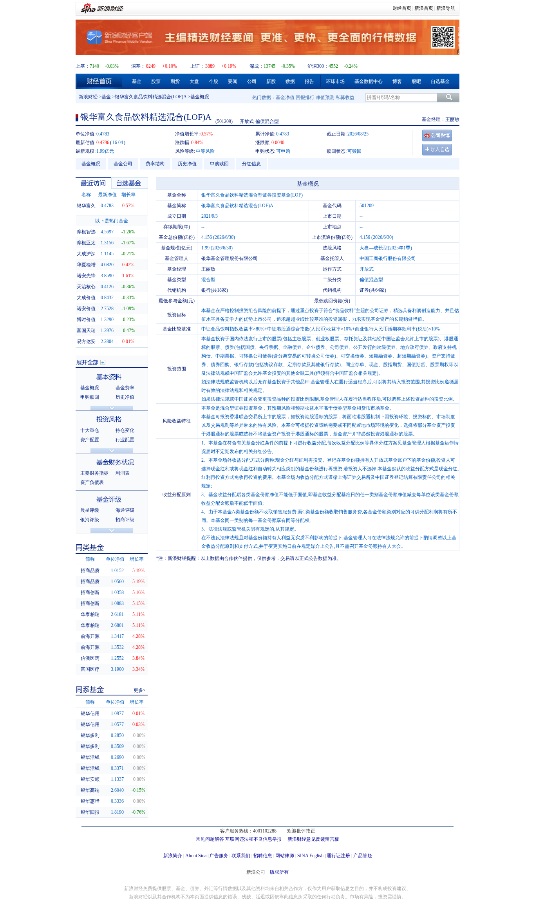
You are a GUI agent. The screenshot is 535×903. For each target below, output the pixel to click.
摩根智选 (86, 232)
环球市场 (335, 81)
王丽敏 (452, 119)
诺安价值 (86, 308)
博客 (397, 81)
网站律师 (284, 855)
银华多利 (90, 735)
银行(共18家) (214, 290)
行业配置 (125, 439)
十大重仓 (89, 430)
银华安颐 (90, 779)
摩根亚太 (86, 243)
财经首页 (401, 8)
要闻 (232, 81)
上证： (197, 66)
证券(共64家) (373, 290)
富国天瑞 (86, 330)
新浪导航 (445, 8)
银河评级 (89, 519)
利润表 (123, 473)
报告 (309, 81)
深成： (256, 66)
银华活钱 (90, 757)
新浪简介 (172, 855)
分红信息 (251, 163)
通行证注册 (338, 855)
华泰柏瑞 (90, 614)
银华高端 (90, 790)
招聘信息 (262, 855)
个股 (213, 81)
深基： (138, 66)
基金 (136, 81)
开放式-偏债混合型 (259, 121)
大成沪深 (86, 253)
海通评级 (125, 510)
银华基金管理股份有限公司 (229, 258)
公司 (252, 81)
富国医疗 (90, 669)
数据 (290, 81)
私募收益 (345, 97)
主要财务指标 (94, 473)
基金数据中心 (368, 81)
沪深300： (318, 66)
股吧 (416, 81)
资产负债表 (92, 482)
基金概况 (90, 163)
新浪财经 (88, 96)
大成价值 (86, 297)
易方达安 (86, 341)
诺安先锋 (86, 275)
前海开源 (90, 636)
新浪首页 (423, 8)
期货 (175, 81)
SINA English (310, 855)
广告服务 (219, 855)
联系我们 (240, 855)
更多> (140, 690)
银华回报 (90, 812)
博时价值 (86, 319)
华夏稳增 (86, 264)
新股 (271, 81)
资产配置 (89, 439)
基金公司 (123, 163)
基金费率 (125, 387)
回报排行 (305, 97)
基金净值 (285, 97)
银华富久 (86, 205)
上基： (83, 66)
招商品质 (90, 570)
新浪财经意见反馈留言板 (313, 839)
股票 (156, 81)
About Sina (195, 855)
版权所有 (279, 872)
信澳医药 (90, 658)
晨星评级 (89, 510)
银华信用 (90, 713)
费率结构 (155, 163)
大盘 (194, 81)
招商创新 (90, 592)
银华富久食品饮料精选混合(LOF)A (150, 96)
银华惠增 (90, 801)
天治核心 (86, 286)
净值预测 (325, 97)
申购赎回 (219, 163)
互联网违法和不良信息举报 (253, 839)
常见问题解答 (210, 839)
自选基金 (440, 81)
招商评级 (125, 519)
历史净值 (187, 163)
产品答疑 (362, 855)
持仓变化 (125, 430)
